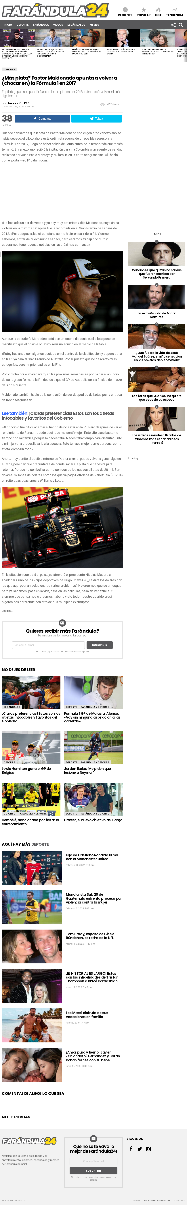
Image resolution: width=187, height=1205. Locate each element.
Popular (144, 15)
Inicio (8, 25)
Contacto (179, 1200)
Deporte (22, 25)
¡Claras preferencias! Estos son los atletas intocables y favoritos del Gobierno (58, 415)
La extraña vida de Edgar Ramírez (157, 315)
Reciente (125, 15)
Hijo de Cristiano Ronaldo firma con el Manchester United (92, 857)
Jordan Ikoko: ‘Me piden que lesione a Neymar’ (87, 770)
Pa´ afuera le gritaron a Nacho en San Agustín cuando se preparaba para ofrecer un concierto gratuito (17, 54)
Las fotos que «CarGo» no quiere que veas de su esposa (157, 398)
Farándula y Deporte (95, 707)
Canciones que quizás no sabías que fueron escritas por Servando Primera (157, 274)
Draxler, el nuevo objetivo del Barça (93, 820)
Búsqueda (180, 24)
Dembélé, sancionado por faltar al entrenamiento (30, 822)
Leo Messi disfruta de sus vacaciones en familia (87, 1014)
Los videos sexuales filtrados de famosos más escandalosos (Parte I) (156, 439)
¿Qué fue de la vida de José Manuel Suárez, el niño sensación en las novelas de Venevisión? (157, 356)
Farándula (41, 25)
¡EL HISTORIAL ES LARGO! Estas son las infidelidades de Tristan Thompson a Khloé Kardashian (92, 977)
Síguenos (173, 24)
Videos (58, 25)
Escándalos (76, 25)
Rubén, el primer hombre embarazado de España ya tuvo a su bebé (86, 51)
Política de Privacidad (157, 1200)
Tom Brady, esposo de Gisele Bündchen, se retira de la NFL (90, 936)
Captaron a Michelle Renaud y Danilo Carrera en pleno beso (157, 51)
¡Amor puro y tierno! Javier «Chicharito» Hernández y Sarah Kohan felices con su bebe (93, 1056)
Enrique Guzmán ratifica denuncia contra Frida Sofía (121, 51)
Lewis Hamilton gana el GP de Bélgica (26, 770)
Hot (158, 15)
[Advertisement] (62, 192)
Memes (94, 25)
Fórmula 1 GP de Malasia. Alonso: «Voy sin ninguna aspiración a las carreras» (92, 717)
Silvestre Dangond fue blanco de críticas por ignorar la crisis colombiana (50, 52)
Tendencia (174, 15)
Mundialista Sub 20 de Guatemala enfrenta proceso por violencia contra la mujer (94, 898)
